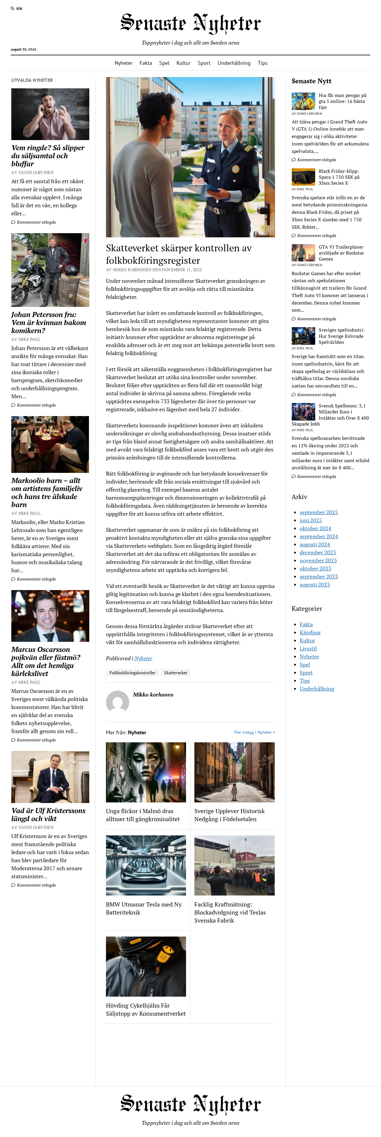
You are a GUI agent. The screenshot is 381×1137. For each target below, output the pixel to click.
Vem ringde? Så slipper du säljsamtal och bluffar (47, 156)
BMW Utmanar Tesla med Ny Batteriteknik (144, 908)
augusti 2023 (315, 584)
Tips (263, 62)
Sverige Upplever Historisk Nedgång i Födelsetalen (229, 815)
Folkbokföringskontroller (132, 672)
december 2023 (318, 552)
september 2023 (319, 576)
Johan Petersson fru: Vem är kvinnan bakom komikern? (48, 322)
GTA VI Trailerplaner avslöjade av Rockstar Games (341, 253)
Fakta (146, 62)
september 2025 (319, 512)
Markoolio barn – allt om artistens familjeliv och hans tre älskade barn (46, 492)
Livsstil (308, 648)
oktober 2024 (315, 528)
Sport (204, 62)
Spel (164, 62)
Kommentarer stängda (36, 222)
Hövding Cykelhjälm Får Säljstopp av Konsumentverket (146, 1009)
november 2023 (318, 560)
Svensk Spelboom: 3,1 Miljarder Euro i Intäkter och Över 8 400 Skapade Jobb (330, 415)
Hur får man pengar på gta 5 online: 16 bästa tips (342, 101)
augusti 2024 (315, 544)
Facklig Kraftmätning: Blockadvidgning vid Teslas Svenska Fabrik (230, 912)
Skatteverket (175, 672)
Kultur (183, 62)
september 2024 (319, 536)
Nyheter (123, 62)
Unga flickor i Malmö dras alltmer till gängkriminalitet (143, 815)
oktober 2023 (315, 568)
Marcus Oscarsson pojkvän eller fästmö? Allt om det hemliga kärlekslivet (45, 661)
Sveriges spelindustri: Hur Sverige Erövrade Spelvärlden (342, 336)
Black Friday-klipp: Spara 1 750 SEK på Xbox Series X (339, 177)
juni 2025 (311, 520)
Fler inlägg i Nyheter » (254, 732)
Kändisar (310, 632)
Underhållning (234, 62)
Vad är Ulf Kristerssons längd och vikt (48, 815)
